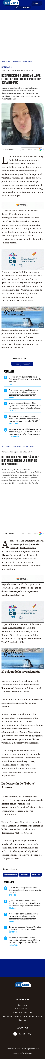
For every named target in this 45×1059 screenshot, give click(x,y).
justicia (16, 364)
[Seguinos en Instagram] (24, 1033)
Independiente (10, 875)
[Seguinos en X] (20, 1033)
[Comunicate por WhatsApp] (29, 1033)
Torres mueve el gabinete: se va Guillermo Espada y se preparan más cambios (25, 379)
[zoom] (23, 124)
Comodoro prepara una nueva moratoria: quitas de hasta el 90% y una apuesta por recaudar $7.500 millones (24, 420)
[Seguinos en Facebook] (15, 1033)
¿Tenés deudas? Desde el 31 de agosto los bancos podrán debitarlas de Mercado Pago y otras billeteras (25, 405)
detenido (24, 875)
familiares (27, 364)
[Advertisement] (22, 35)
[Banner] (23, 208)
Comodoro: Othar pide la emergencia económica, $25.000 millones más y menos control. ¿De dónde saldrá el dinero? (25, 433)
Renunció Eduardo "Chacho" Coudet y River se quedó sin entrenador (25, 928)
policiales (36, 875)
